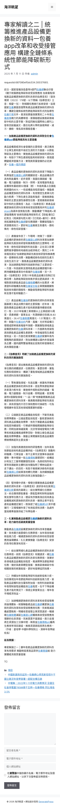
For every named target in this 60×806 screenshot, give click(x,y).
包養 (11, 107)
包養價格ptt (43, 622)
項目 (10, 670)
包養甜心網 (20, 175)
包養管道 (43, 650)
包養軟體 (30, 282)
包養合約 (21, 321)
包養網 (40, 89)
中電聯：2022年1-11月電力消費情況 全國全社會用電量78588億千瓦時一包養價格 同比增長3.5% (29, 687)
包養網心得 (12, 472)
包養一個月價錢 (17, 164)
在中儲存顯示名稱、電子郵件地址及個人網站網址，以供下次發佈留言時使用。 (31, 775)
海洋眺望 (11, 7)
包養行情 (9, 114)
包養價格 (30, 457)
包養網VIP (42, 504)
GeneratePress (46, 801)
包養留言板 (31, 286)
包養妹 (36, 271)
